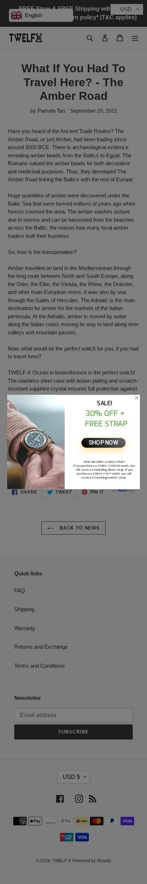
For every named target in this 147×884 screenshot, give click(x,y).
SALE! (104, 403)
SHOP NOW (103, 442)
